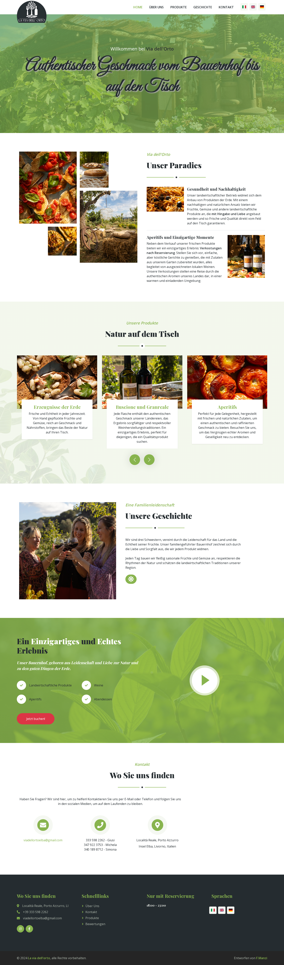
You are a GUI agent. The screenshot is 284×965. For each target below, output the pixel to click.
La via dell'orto (39, 958)
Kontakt (226, 7)
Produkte (178, 7)
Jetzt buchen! (35, 719)
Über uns (92, 906)
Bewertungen (95, 924)
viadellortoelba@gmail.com (43, 840)
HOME (137, 7)
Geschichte (202, 7)
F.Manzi (261, 958)
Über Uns (156, 7)
